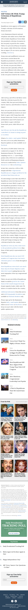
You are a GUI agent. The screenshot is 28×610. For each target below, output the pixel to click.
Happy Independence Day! (11, 559)
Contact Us (20, 597)
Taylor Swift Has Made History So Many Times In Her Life (21, 437)
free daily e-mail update (13, 138)
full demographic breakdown (14, 294)
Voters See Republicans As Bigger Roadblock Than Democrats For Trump (18, 353)
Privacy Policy (14, 596)
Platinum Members (14, 296)
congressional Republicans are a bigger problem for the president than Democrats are (14, 173)
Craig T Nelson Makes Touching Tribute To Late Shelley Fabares (7, 419)
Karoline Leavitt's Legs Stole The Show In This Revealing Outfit (7, 437)
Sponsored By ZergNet (21, 401)
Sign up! (14, 90)
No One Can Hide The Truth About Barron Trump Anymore (20, 419)
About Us (5, 594)
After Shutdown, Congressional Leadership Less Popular (18, 379)
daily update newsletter (6, 500)
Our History (12, 594)
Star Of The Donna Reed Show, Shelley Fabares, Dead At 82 (20, 475)
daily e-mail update (12, 302)
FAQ (18, 594)
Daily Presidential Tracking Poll (13, 546)
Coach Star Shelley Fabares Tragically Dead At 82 (20, 456)
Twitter (11, 304)
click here (10, 53)
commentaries (16, 504)
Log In (25, 2)
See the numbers (14, 533)
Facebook (4, 145)
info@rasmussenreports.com (9, 606)
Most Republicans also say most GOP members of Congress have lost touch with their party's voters (13, 258)
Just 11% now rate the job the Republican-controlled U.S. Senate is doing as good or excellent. (14, 132)
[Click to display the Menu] (2, 2)
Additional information (8, 292)
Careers (14, 597)
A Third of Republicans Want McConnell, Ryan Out (17, 390)
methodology (17, 165)
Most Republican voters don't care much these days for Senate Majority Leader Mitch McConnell (13, 269)
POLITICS (4, 11)
